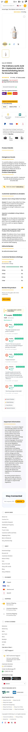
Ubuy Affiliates (6, 572)
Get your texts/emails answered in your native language (13, 659)
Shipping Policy (6, 535)
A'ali (3, 644)
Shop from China (18, 707)
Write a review (6, 299)
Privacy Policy (19, 717)
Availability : (5, 80)
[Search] (25, 5)
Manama (4, 626)
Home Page (5, 9)
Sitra (3, 636)
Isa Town (4, 634)
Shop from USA (7, 700)
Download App (6, 550)
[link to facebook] (14, 44)
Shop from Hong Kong (8, 704)
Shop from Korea (7, 707)
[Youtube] (9, 723)
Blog (3, 569)
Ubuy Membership (7, 541)
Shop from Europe (19, 709)
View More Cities (7, 647)
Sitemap (4, 527)
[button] (15, 2)
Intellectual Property (8, 525)
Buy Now (11, 134)
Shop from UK (16, 700)
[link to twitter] (18, 44)
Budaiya (4, 639)
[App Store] (6, 679)
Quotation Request (7, 522)
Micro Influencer (6, 538)
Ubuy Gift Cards (6, 566)
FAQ (3, 561)
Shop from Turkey (7, 709)
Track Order (5, 530)
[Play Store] (16, 679)
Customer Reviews (7, 556)
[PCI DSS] (5, 692)
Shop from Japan (7, 702)
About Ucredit (6, 564)
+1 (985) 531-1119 (8, 671)
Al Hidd (4, 642)
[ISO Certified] (17, 692)
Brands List (5, 553)
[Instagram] (6, 723)
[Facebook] (3, 723)
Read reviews (7, 320)
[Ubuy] (6, 1)
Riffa (3, 631)
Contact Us (5, 519)
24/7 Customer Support (13, 655)
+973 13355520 (8, 666)
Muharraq (5, 629)
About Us (4, 517)
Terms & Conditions (8, 717)
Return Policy (5, 558)
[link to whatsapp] (9, 44)
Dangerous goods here (9, 170)
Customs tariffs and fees (9, 533)
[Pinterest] (15, 723)
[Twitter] (12, 723)
